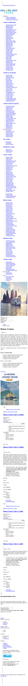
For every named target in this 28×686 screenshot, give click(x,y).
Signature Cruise (9, 107)
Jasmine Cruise (9, 37)
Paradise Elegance (10, 34)
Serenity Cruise (9, 75)
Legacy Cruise (9, 66)
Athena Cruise (9, 108)
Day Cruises (8, 130)
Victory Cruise (9, 121)
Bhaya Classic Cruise (10, 40)
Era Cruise (8, 78)
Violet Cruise (9, 35)
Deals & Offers (6, 271)
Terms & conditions (7, 646)
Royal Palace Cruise (10, 31)
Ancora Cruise (9, 28)
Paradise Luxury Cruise (11, 24)
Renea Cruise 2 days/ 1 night (13, 511)
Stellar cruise (8, 57)
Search (2, 322)
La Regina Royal (9, 119)
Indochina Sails (9, 43)
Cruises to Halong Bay (11, 17)
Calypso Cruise (9, 96)
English (2, 618)
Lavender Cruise (9, 67)
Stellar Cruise (9, 214)
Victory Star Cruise (10, 112)
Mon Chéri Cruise (10, 182)
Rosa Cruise (8, 59)
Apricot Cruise (9, 61)
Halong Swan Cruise (10, 114)
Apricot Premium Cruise (11, 29)
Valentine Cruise (9, 45)
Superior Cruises (9, 135)
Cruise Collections (7, 129)
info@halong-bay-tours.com (9, 5)
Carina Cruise (9, 56)
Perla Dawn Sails (9, 83)
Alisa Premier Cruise (10, 48)
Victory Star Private (10, 265)
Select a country (4, 619)
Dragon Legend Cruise (11, 118)
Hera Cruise (8, 39)
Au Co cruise (9, 188)
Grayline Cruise (9, 50)
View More (8, 500)
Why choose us (6, 645)
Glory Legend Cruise (10, 33)
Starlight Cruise (9, 115)
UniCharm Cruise (10, 94)
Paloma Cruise (9, 109)
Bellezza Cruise (9, 125)
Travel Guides (9, 279)
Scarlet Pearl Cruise (10, 100)
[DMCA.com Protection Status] (7, 656)
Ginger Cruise (9, 85)
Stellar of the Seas (10, 86)
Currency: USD (4, 626)
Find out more (4, 675)
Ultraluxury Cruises (10, 131)
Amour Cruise (9, 76)
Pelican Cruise (9, 52)
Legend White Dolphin (11, 113)
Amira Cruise (9, 124)
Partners (5, 648)
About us (5, 643)
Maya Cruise (8, 91)
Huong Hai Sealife (10, 120)
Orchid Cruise (9, 80)
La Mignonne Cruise (10, 92)
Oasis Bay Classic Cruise (11, 54)
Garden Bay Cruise (10, 111)
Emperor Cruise (9, 117)
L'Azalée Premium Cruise (11, 270)
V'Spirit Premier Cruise (11, 99)
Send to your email (4, 609)
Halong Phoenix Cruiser (11, 32)
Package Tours (9, 274)
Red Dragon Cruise (10, 231)
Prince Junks (8, 268)
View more (3, 371)
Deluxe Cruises (9, 134)
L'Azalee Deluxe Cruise (11, 60)
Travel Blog (8, 277)
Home (4, 324)
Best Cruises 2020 (10, 276)
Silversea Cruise (9, 49)
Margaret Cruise (9, 26)
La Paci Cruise (9, 97)
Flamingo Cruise (9, 27)
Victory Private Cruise (10, 264)
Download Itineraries (10, 501)
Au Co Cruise (9, 88)
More (4, 275)
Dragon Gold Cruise (10, 65)
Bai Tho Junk (9, 254)
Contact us (8, 280)
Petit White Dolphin (10, 263)
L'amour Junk (9, 266)
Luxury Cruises (9, 132)
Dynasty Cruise (9, 70)
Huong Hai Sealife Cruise (11, 220)
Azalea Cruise (9, 82)
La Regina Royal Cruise (11, 187)
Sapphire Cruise (9, 89)
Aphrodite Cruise (9, 38)
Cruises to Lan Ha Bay (11, 18)
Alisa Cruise (8, 46)
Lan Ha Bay (8, 143)
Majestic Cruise (9, 62)
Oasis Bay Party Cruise (11, 42)
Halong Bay (8, 141)
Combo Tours (9, 272)
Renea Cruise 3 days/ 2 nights (13, 414)
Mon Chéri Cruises (10, 77)
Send (23, 423)
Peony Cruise (9, 81)
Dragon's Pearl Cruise (10, 123)
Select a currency (4, 627)
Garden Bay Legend (10, 106)
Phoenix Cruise (9, 244)
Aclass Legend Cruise (10, 63)
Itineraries (5, 16)
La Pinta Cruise (9, 93)
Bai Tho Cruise (9, 128)
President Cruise (9, 68)
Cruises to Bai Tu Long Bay (12, 19)
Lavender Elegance (10, 55)
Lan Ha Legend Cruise (11, 98)
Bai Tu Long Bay (10, 144)
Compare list (6, 638)
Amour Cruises (9, 158)
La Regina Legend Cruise (11, 87)
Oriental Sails (9, 126)
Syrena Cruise (9, 51)
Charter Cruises (9, 136)
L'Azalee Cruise (9, 228)
